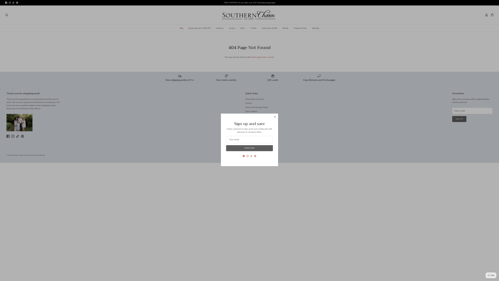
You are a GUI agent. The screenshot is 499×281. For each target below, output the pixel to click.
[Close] (275, 117)
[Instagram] (248, 156)
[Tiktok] (251, 156)
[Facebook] (244, 156)
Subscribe (249, 148)
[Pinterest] (255, 156)
